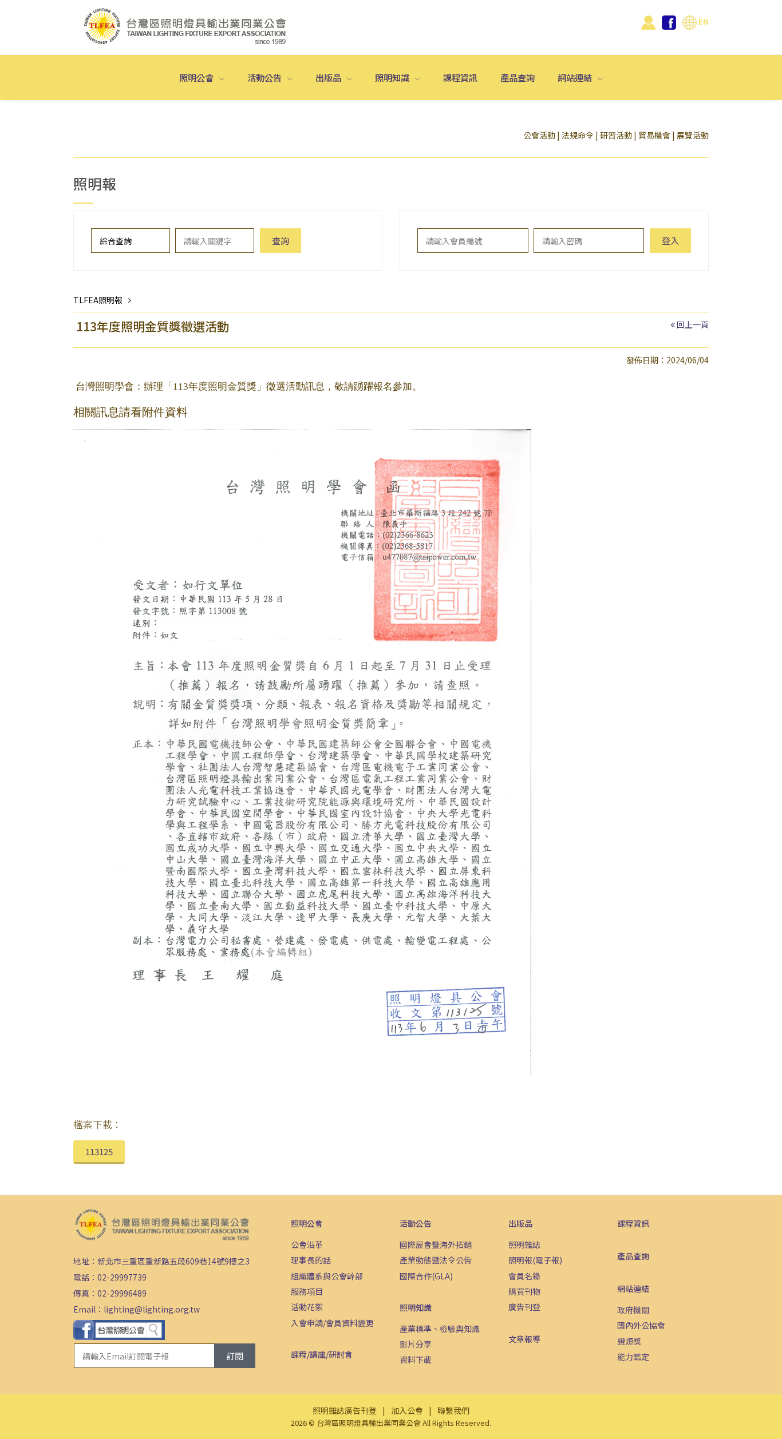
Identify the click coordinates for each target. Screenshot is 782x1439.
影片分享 (416, 1344)
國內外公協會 (641, 1325)
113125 (99, 1151)
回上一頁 (693, 324)
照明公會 (197, 77)
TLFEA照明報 (98, 300)
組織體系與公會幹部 (327, 1276)
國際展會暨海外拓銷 (436, 1244)
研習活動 (616, 135)
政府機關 (633, 1309)
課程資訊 (460, 77)
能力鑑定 (633, 1356)
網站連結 (576, 77)
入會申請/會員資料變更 (332, 1323)
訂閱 (234, 1356)
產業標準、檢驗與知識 (440, 1328)
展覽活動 (693, 135)
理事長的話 (311, 1260)
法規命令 (578, 135)
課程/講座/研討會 (322, 1354)
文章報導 (524, 1339)
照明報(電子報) (535, 1260)
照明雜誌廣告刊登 (345, 1410)
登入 (670, 241)
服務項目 (307, 1291)
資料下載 (416, 1359)
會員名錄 (524, 1276)
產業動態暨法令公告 (436, 1260)
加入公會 (407, 1410)
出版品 (329, 77)
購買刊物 (524, 1291)
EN (703, 21)
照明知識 (393, 77)
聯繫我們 (453, 1410)
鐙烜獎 (629, 1341)
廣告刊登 (524, 1307)
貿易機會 (654, 135)
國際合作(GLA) (426, 1276)
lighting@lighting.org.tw (152, 1309)
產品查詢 (517, 77)
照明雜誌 (524, 1244)
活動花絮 (307, 1307)
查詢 (280, 241)
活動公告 (265, 77)
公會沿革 (307, 1244)
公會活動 (539, 135)
